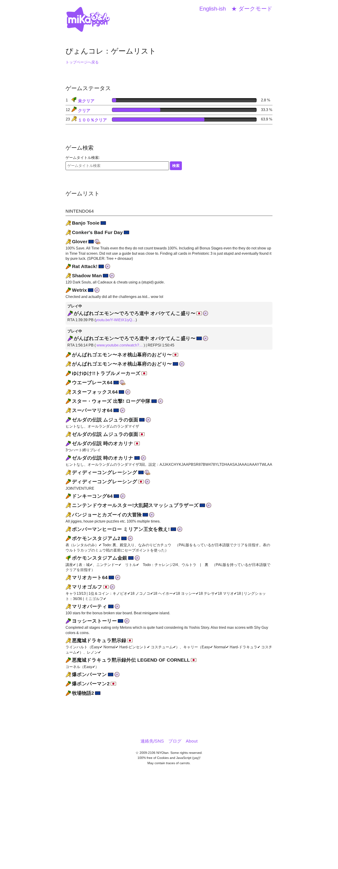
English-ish (212, 9)
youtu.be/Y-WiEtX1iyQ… (116, 320)
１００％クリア (92, 120)
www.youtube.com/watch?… (120, 345)
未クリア (86, 101)
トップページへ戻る (82, 62)
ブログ (174, 741)
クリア (83, 110)
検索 (176, 166)
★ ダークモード (251, 9)
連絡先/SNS (152, 741)
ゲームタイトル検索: (83, 158)
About (192, 741)
